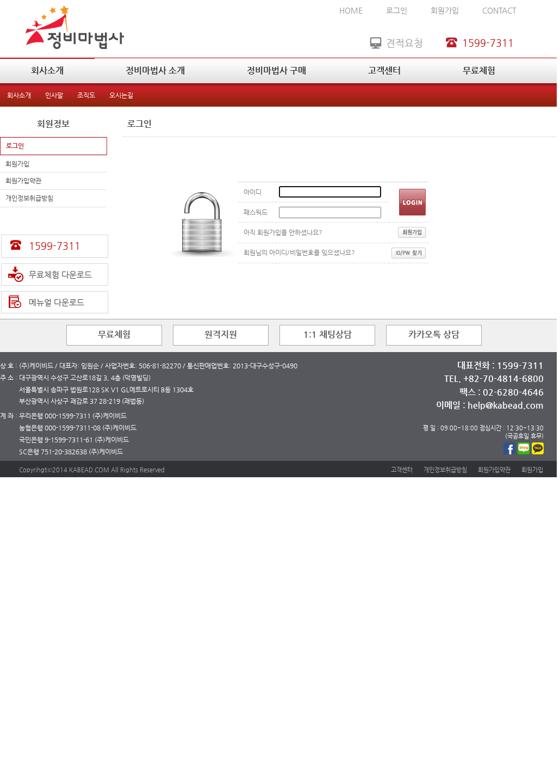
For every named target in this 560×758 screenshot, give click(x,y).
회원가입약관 (23, 180)
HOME (351, 10)
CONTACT (499, 10)
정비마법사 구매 (276, 70)
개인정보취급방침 (29, 198)
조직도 (86, 95)
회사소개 (47, 70)
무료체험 (479, 70)
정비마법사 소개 (155, 70)
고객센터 (384, 70)
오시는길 (121, 95)
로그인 (396, 10)
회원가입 (445, 10)
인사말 (54, 95)
